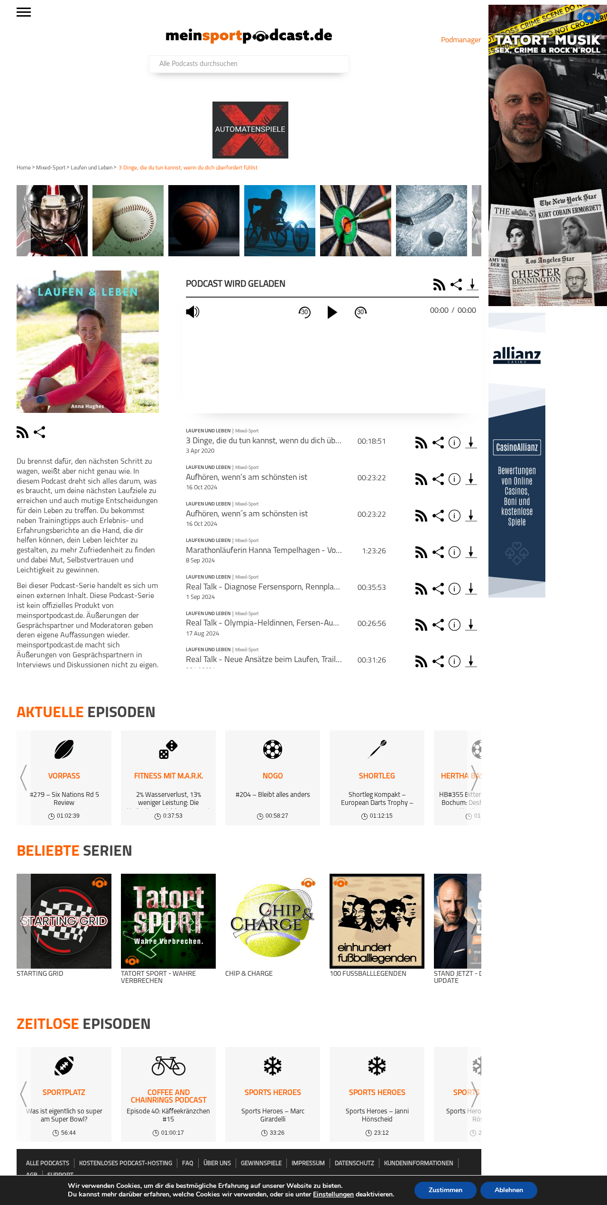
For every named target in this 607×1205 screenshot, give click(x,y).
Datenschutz (354, 1163)
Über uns (217, 1163)
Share (457, 284)
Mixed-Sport (50, 168)
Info (455, 442)
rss (23, 432)
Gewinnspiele (261, 1163)
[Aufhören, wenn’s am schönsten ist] (471, 479)
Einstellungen (333, 1194)
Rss (422, 442)
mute (194, 312)
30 (304, 312)
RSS (440, 284)
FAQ (187, 1163)
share (40, 432)
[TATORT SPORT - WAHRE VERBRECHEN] (168, 921)
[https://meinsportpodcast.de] (249, 42)
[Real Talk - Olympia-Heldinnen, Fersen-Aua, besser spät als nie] (471, 625)
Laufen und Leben (91, 168)
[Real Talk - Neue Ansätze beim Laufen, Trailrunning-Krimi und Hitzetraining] (471, 661)
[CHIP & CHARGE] (272, 921)
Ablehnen (509, 1190)
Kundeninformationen (418, 1163)
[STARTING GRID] (64, 921)
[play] (332, 312)
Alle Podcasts (47, 1163)
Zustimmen (445, 1190)
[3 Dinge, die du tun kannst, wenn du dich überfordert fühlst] (471, 442)
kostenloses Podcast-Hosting (125, 1163)
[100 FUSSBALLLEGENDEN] (377, 921)
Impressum (308, 1163)
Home (24, 168)
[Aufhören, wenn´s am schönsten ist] (471, 516)
